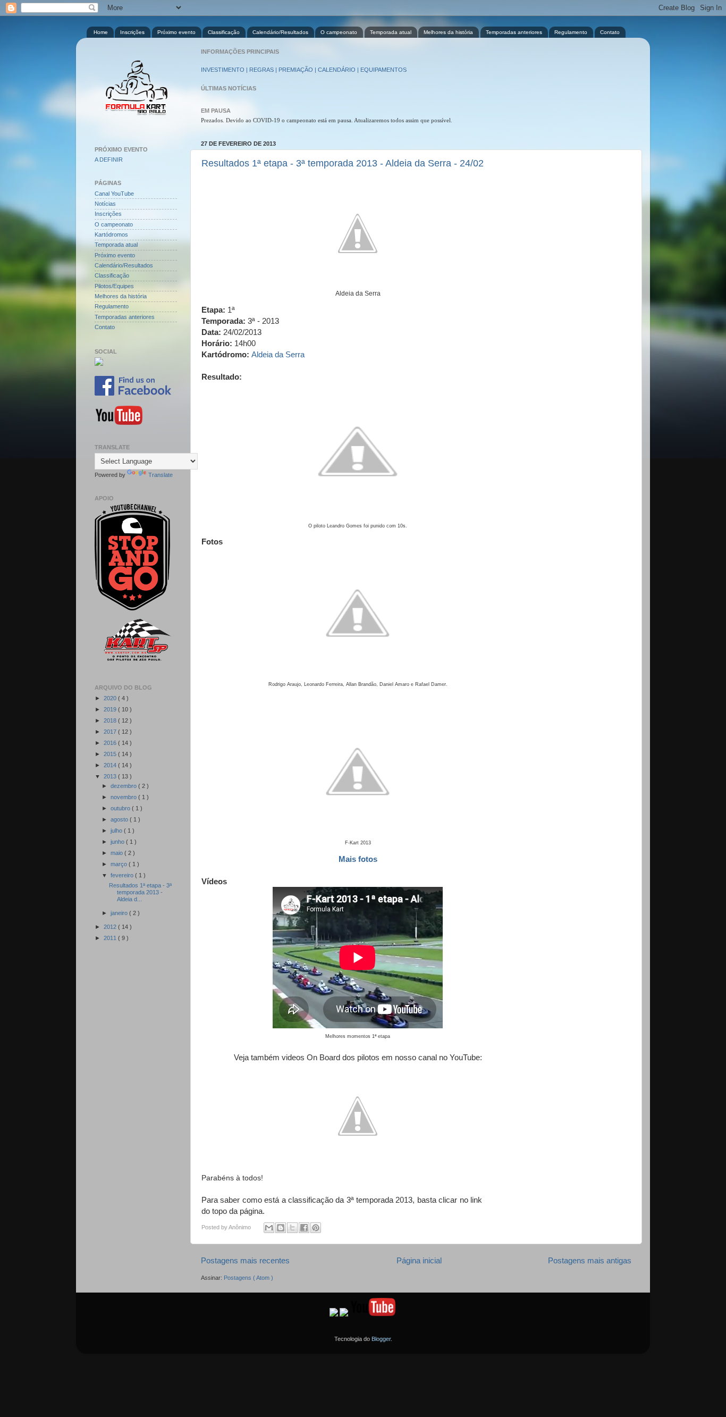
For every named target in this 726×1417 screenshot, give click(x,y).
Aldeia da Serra (278, 354)
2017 (111, 731)
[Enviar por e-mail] (269, 1227)
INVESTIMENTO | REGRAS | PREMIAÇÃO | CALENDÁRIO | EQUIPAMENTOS (304, 69)
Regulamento (570, 32)
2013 (111, 776)
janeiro (120, 913)
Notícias (105, 203)
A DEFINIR (109, 159)
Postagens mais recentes (245, 1260)
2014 (111, 765)
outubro (121, 808)
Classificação (224, 32)
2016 (111, 743)
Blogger (381, 1339)
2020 (111, 698)
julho (117, 830)
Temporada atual (390, 32)
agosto (120, 819)
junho (118, 842)
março (120, 864)
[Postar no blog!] (280, 1227)
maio (117, 853)
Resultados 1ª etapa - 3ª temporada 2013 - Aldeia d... (140, 892)
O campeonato (338, 32)
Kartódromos (111, 234)
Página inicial (419, 1260)
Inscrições (132, 32)
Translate (160, 475)
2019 (111, 709)
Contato (610, 32)
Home (101, 32)
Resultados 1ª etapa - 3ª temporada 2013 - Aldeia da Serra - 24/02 (342, 163)
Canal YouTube (114, 193)
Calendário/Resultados (280, 32)
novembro (124, 797)
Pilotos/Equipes (114, 286)
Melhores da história (448, 32)
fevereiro (123, 875)
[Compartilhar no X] (292, 1227)
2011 (111, 938)
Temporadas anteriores (514, 32)
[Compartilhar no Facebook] (304, 1227)
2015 (111, 754)
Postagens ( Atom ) (248, 1278)
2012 (111, 927)
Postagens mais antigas (589, 1260)
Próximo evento (176, 32)
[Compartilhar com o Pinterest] (315, 1227)
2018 (111, 720)
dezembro (124, 786)
